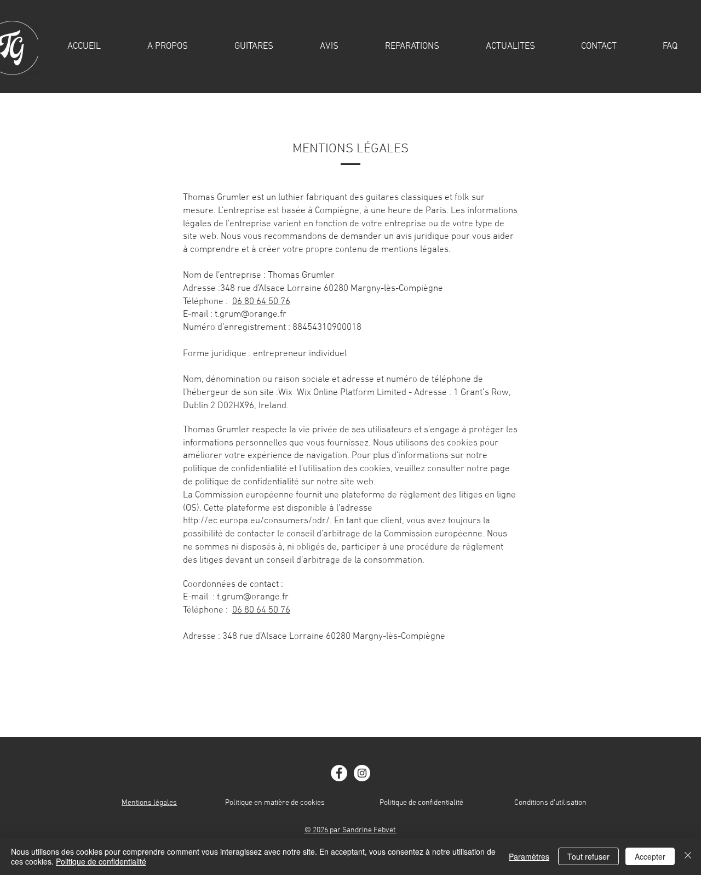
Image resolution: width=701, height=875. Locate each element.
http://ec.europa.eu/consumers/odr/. (257, 521)
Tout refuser (588, 856)
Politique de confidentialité (421, 803)
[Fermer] (687, 856)
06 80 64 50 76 (261, 301)
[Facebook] (339, 773)
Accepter (650, 856)
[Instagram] (362, 773)
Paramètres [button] (529, 856)
